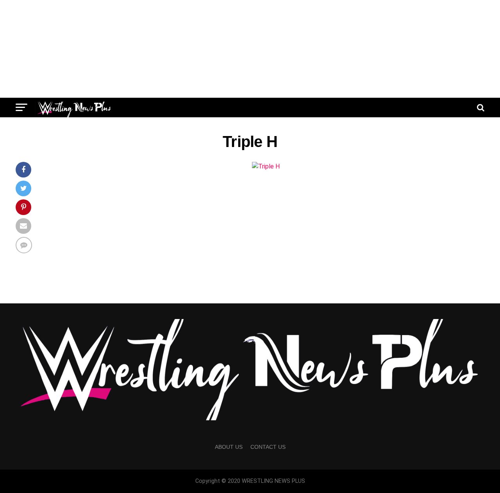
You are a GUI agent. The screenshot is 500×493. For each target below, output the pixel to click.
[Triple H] (266, 166)
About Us (229, 447)
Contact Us (268, 447)
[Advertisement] (250, 49)
